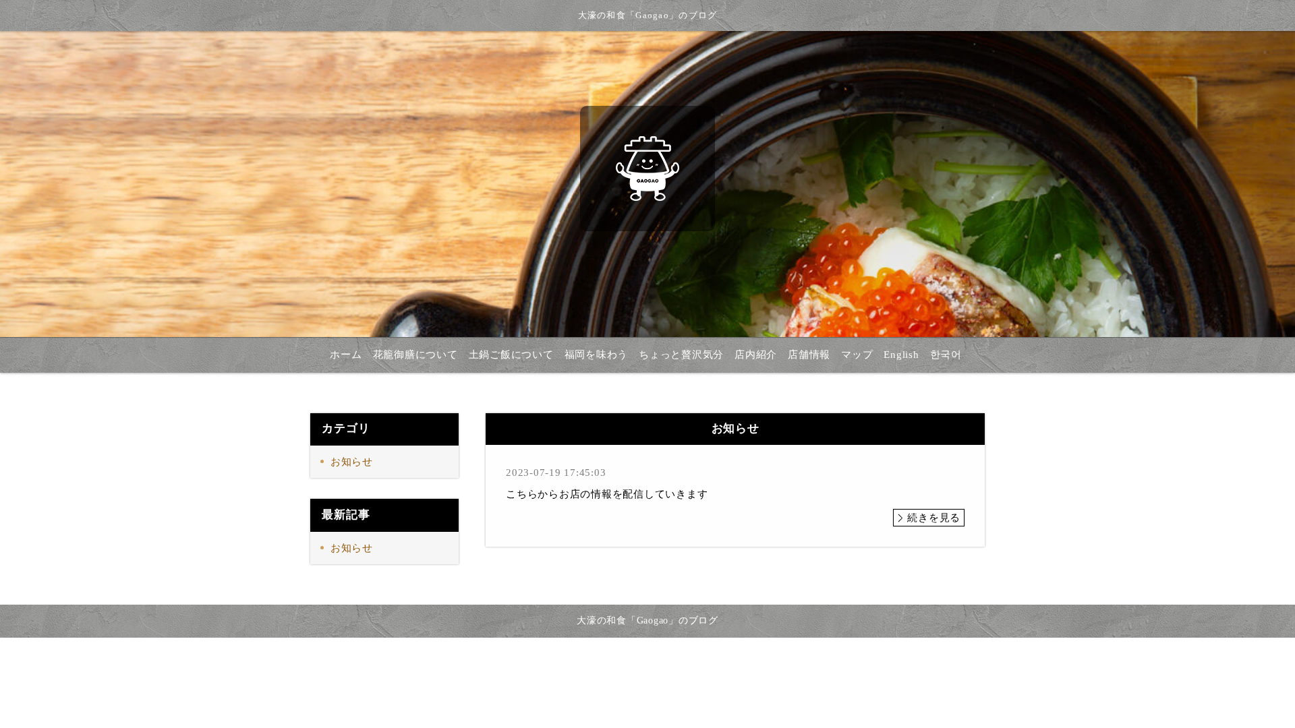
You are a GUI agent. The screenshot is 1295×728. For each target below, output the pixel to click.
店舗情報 (809, 354)
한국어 (946, 354)
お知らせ (351, 461)
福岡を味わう (597, 354)
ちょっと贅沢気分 (681, 354)
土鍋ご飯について (511, 354)
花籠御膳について (415, 354)
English (901, 354)
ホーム (346, 354)
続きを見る (933, 517)
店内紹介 (756, 354)
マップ (857, 354)
